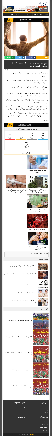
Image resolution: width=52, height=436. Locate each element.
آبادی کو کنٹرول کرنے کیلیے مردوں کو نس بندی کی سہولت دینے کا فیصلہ (16, 191)
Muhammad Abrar (44, 70)
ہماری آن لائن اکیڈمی (45, 424)
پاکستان (41, 14)
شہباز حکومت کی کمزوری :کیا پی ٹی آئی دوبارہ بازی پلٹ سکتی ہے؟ (18, 353)
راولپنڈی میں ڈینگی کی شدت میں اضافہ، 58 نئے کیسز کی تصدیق (37, 210)
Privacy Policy (22, 407)
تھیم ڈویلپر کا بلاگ (45, 430)
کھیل (27, 14)
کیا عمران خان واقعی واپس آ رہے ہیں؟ (29, 283)
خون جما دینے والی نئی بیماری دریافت (37, 229)
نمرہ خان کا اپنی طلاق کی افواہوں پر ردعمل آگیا (27, 292)
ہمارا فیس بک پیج (46, 422)
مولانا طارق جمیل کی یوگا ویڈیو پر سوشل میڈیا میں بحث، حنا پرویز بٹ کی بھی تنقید (21, 301)
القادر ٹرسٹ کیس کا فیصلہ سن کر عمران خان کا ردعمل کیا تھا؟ (19, 337)
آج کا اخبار (17, 14)
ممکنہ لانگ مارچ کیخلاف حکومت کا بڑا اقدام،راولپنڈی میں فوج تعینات (22, 266)
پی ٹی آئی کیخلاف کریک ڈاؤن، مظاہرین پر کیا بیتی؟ (21, 370)
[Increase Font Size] (7, 70)
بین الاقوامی (35, 14)
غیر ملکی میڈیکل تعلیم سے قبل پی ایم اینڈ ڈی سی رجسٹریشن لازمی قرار (37, 191)
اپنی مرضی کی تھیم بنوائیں (44, 427)
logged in (37, 253)
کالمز (47, 407)
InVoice (12, 14)
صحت (42, 121)
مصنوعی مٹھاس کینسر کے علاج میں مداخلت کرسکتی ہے (38, 248)
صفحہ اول (47, 14)
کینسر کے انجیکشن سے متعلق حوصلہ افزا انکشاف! (37, 171)
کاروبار (22, 14)
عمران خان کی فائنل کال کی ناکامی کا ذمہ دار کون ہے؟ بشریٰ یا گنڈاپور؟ (19, 386)
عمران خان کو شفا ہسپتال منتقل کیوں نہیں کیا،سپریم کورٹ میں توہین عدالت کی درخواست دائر (20, 275)
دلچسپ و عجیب (45, 410)
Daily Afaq (32, 434)
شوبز (31, 14)
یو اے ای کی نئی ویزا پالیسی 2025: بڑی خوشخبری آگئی (20, 320)
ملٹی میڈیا (46, 413)
